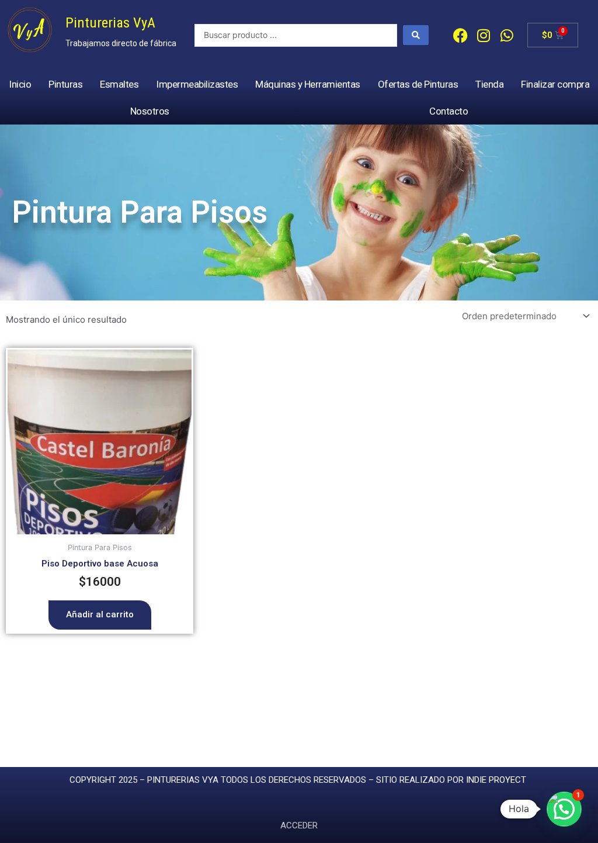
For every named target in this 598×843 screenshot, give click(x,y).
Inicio (20, 84)
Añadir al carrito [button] (100, 614)
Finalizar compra (555, 84)
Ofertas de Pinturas (418, 84)
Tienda (489, 84)
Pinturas (65, 84)
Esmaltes (119, 84)
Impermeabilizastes (197, 84)
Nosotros (149, 111)
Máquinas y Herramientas (307, 84)
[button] (564, 809)
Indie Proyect (496, 780)
